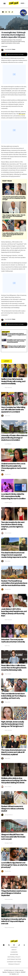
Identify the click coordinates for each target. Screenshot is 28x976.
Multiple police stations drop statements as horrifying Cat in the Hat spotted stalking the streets (13, 780)
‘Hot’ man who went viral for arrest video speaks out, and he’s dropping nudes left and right (14, 198)
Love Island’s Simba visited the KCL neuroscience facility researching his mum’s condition (13, 496)
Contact (14, 947)
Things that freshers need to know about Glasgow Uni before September (14, 893)
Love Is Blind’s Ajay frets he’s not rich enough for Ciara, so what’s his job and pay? (14, 865)
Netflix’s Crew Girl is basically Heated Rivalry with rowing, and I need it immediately (13, 381)
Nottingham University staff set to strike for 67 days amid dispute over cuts (13, 921)
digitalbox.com (15, 974)
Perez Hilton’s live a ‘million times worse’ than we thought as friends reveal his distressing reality (13, 667)
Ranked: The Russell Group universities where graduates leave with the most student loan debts (14, 583)
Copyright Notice (14, 959)
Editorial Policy (14, 957)
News (13, 49)
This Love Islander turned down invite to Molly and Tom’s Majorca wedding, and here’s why (13, 696)
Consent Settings (14, 961)
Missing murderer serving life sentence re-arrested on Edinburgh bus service (17, 346)
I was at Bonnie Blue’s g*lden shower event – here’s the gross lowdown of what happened (12, 234)
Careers (14, 952)
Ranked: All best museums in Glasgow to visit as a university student (12, 808)
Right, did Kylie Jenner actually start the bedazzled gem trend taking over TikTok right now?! (12, 724)
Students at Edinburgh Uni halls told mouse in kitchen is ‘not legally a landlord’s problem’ (17, 335)
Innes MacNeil (8, 49)
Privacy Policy (14, 964)
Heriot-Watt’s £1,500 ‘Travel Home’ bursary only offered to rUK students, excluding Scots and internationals (16, 341)
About (14, 949)
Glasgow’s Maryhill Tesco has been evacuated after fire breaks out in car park (13, 837)
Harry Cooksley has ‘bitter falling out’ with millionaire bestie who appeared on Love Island (13, 409)
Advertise (14, 954)
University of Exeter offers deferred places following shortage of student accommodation (14, 437)
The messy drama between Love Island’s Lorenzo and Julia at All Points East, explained (13, 752)
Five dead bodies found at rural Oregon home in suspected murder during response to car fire (14, 555)
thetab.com (11, 970)
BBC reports (22, 113)
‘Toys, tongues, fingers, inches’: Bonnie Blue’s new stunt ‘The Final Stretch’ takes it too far (13, 216)
